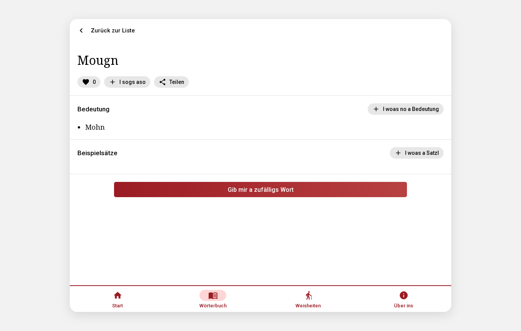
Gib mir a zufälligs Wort (261, 189)
